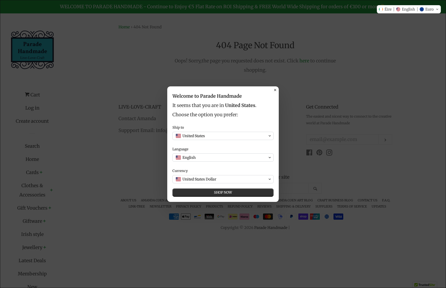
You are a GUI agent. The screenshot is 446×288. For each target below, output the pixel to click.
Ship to (178, 127)
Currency (180, 171)
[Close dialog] (275, 90)
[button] (409, 9)
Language (180, 149)
